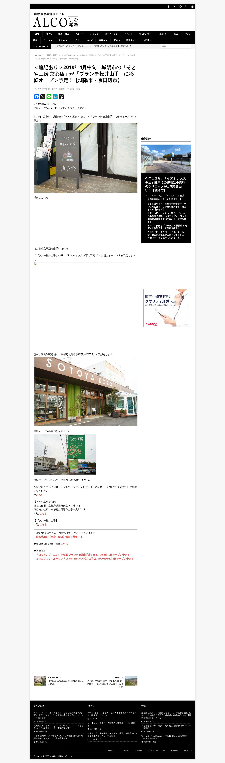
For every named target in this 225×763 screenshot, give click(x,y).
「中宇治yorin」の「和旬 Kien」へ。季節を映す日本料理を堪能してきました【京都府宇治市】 (58, 737)
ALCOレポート (146, 33)
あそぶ (162, 33)
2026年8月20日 (95, 719)
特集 (35, 40)
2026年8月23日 (41, 721)
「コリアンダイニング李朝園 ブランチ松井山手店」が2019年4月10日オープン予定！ (83, 554)
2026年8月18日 (41, 742)
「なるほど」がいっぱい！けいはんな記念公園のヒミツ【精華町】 (166, 726)
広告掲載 (138, 750)
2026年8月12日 (95, 729)
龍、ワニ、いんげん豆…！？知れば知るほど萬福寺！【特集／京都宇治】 (165, 737)
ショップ (94, 33)
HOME (36, 33)
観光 (188, 33)
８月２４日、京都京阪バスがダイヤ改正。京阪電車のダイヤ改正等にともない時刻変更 (112, 734)
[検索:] (176, 46)
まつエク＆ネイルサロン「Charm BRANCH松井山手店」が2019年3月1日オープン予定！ (85, 558)
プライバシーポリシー (156, 750)
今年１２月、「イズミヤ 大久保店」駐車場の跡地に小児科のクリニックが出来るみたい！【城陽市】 (165, 184)
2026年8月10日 (95, 739)
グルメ (78, 33)
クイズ (89, 40)
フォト (47, 40)
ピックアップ (111, 33)
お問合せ (147, 40)
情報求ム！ (131, 40)
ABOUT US (188, 750)
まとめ (61, 40)
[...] (179, 198)
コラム (76, 40)
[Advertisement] (85, 585)
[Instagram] (180, 6)
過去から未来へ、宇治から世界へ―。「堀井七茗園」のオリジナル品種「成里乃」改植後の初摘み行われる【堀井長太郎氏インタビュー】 (166, 715)
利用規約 (174, 750)
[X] (174, 6)
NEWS (49, 33)
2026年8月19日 (41, 731)
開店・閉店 (63, 33)
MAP (176, 33)
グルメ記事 (39, 705)
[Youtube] (192, 6)
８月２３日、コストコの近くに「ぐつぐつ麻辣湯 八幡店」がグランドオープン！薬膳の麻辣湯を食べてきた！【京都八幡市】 (167, 217)
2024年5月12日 (149, 721)
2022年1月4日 (149, 731)
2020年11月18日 (150, 742)
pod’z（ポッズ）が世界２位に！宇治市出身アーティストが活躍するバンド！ (112, 714)
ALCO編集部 (59, 88)
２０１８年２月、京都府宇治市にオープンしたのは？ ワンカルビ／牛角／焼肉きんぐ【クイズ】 (167, 206)
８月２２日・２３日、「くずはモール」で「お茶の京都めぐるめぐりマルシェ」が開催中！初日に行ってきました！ (167, 235)
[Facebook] (168, 6)
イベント (128, 33)
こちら (39, 494)
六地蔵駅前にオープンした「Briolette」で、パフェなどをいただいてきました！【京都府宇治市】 (58, 726)
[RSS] (186, 6)
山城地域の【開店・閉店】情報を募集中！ (59, 536)
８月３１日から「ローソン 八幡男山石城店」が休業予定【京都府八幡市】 (167, 227)
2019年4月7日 (44, 88)
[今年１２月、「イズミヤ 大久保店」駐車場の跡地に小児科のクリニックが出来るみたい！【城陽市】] (166, 170)
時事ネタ (103, 40)
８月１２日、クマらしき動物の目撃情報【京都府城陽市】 (111, 724)
